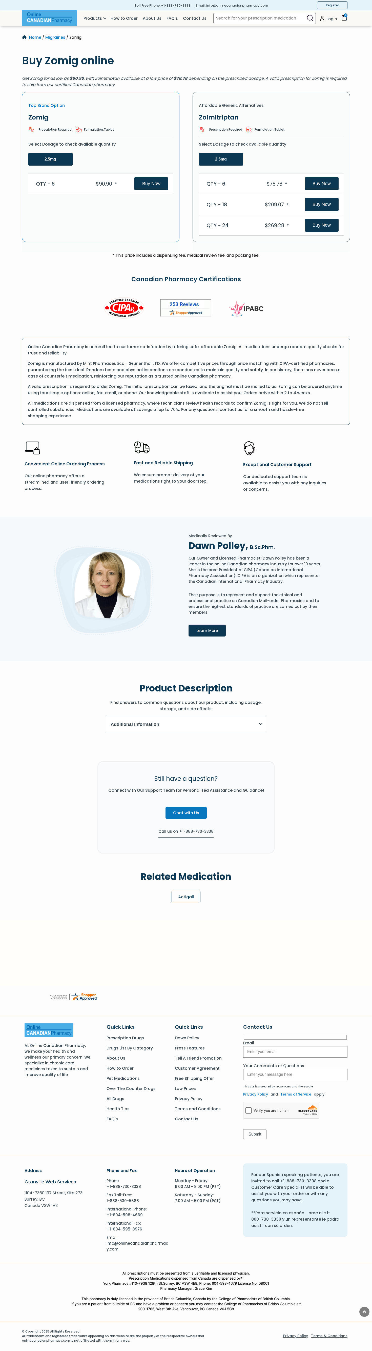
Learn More (211, 630)
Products (93, 18)
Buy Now (151, 183)
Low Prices (185, 1088)
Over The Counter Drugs (131, 1088)
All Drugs (115, 1099)
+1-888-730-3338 (176, 5)
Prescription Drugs (125, 1038)
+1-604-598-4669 (125, 1215)
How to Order (124, 18)
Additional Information (135, 724)
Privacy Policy (188, 1099)
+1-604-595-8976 (124, 1229)
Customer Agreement (197, 1068)
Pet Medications (123, 1078)
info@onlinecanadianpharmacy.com (237, 5)
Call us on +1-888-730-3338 (186, 831)
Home (35, 37)
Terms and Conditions (198, 1109)
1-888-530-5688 (123, 1200)
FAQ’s (172, 18)
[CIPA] (124, 308)
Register (332, 5)
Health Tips (118, 1109)
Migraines (55, 37)
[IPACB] (247, 309)
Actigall (186, 897)
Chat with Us (186, 813)
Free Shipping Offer (194, 1078)
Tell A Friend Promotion (198, 1058)
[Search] (310, 18)
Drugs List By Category (130, 1048)
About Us (152, 18)
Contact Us (194, 18)
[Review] (185, 308)
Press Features (190, 1048)
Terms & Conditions (329, 1335)
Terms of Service (295, 1094)
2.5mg (50, 159)
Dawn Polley (187, 1038)
